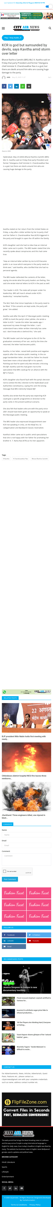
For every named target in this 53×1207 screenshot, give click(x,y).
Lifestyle (5, 1172)
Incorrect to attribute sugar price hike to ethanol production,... (32, 1011)
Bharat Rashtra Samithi (40, 459)
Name (4, 830)
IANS (8, 77)
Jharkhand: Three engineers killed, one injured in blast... (23, 816)
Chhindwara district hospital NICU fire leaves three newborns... (24, 777)
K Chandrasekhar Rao (20, 459)
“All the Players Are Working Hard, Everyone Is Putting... (34, 1023)
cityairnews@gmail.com (11, 1079)
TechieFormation (29, 1200)
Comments (7, 824)
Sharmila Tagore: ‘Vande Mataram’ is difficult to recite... (31, 1048)
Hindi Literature (8, 1162)
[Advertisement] (26, 201)
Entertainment (8, 1176)
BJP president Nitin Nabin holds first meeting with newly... (24, 737)
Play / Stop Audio (11, 38)
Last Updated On (24, 3)
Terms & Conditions (19, 1205)
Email (4, 840)
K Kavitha (6, 459)
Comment (6, 851)
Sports (4, 1167)
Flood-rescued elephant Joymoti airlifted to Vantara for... (34, 999)
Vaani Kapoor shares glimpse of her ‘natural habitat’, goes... (34, 1036)
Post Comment (10, 879)
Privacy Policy (34, 1205)
